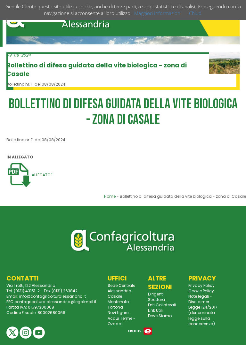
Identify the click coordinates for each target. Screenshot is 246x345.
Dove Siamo (160, 315)
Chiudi (195, 13)
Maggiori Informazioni (157, 13)
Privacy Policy (201, 285)
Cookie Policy (201, 291)
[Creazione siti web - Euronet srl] (140, 331)
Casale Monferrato (118, 299)
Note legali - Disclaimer (200, 299)
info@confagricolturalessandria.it (52, 296)
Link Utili (155, 310)
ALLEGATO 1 (42, 175)
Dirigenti (156, 294)
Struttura (156, 299)
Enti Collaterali (162, 305)
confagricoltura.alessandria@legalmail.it (55, 301)
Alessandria (119, 291)
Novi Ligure (118, 312)
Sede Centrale (121, 285)
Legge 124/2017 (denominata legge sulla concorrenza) (202, 315)
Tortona (115, 307)
